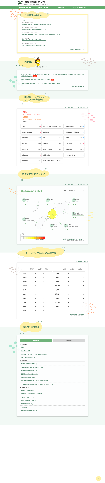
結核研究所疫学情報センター (28, 410)
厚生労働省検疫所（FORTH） (28, 397)
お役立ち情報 (23, 361)
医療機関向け (69, 340)
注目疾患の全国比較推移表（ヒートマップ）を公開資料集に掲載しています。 (41, 83)
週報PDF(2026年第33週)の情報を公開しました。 (34, 29)
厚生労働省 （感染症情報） (28, 390)
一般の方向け (36, 340)
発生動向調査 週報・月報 (25, 7)
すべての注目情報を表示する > (77, 87)
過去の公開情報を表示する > (77, 49)
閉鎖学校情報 (61, 7)
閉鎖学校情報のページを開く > (77, 314)
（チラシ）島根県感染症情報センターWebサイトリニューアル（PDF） (39, 384)
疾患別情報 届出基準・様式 (79, 7)
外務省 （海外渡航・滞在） (28, 400)
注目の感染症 (23, 344)
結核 (22, 347)
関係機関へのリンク (25, 387)
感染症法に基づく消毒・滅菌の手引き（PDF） (33, 367)
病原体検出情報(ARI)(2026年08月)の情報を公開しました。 (37, 24)
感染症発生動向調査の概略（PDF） (30, 370)
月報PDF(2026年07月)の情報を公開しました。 (34, 40)
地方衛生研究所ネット (26, 404)
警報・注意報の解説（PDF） (28, 377)
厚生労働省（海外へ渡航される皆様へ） (31, 394)
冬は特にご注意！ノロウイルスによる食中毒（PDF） (34, 354)
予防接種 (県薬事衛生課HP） (28, 364)
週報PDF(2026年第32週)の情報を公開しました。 (34, 45)
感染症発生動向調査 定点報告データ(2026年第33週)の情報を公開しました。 (41, 35)
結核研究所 (23, 407)
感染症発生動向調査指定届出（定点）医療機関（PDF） (35, 381)
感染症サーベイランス (43, 7)
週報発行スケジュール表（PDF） (29, 374)
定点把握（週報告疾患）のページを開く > (74, 239)
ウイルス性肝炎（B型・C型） (28, 357)
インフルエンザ (25, 351)
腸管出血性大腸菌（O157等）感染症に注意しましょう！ (35, 79)
